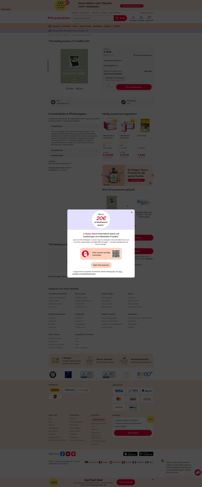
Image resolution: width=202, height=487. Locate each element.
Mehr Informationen (101, 265)
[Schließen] (132, 212)
